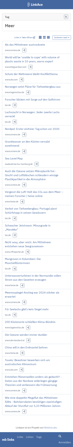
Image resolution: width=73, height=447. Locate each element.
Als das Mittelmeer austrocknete (25, 44)
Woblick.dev (50, 427)
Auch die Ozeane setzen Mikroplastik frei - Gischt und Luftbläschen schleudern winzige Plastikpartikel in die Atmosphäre (31, 175)
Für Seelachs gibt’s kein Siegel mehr (27, 309)
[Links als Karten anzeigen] (48, 37)
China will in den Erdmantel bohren (26, 347)
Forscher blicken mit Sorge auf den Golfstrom (32, 99)
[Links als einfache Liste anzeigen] (40, 37)
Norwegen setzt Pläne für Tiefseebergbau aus (33, 86)
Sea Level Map (14, 158)
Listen (29, 437)
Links (20, 437)
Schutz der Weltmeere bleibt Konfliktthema (31, 74)
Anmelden (65, 442)
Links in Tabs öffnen (23, 37)
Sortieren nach (61, 37)
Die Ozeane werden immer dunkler (26, 334)
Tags (39, 437)
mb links (8, 439)
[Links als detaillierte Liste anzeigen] (44, 37)
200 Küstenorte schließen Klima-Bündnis (30, 322)
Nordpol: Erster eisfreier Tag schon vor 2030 (32, 129)
